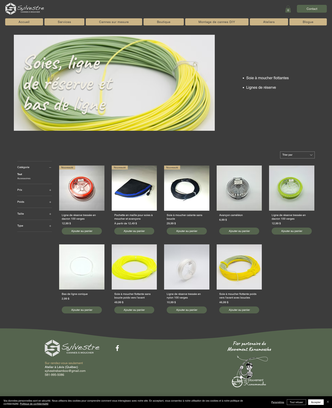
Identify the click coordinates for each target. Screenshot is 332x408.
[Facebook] (117, 348)
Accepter (316, 402)
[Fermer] (328, 402)
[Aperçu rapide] (239, 188)
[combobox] (297, 155)
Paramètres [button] (277, 402)
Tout (19, 174)
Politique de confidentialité (34, 403)
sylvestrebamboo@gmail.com (65, 371)
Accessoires (23, 178)
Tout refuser (296, 402)
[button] (288, 9)
